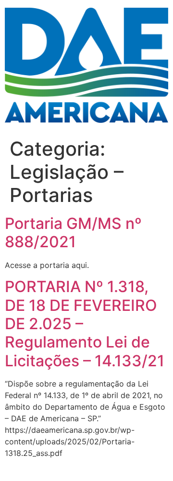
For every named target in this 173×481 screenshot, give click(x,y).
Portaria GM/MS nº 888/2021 (73, 232)
